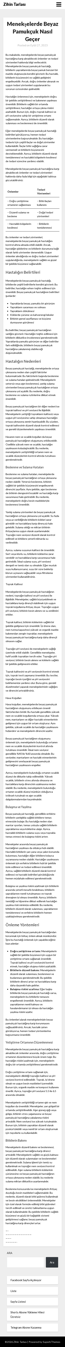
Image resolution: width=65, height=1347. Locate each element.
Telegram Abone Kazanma (25, 1327)
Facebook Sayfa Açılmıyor (26, 1280)
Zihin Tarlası (14, 4)
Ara (9, 1253)
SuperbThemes (51, 1341)
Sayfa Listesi (18, 1301)
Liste (13, 1291)
